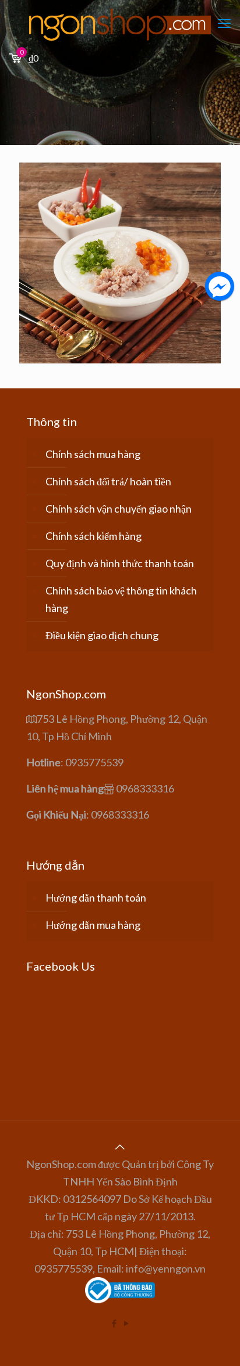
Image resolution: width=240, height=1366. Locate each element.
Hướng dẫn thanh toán (95, 897)
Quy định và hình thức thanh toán (119, 563)
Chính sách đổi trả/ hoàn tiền (108, 481)
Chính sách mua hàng (92, 454)
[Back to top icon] (120, 1146)
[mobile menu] (224, 23)
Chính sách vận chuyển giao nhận (118, 508)
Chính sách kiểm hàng (93, 535)
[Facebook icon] (114, 1323)
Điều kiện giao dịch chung (101, 635)
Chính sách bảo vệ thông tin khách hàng (121, 599)
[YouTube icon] (126, 1323)
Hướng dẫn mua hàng (92, 924)
